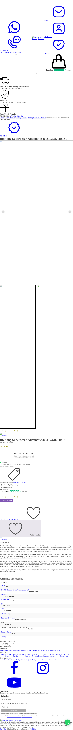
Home (2, 118)
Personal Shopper (27, 655)
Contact (2, 660)
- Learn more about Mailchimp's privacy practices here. (19, 717)
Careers (61, 660)
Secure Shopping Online (51, 660)
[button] (36, 73)
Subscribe (5, 696)
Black (2, 608)
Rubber (3, 594)
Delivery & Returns (8, 655)
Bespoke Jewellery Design (37, 655)
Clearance (58, 650)
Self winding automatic (22, 590)
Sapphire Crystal (6, 632)
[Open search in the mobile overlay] (16, 54)
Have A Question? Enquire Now (10, 519)
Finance (2, 654)
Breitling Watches (21, 118)
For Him (3, 585)
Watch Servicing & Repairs (19, 655)
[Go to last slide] (3, 211)
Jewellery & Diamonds (12, 650)
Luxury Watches (10, 118)
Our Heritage (17, 660)
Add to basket (7, 501)
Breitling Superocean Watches (37, 118)
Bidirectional (5, 618)
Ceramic (12, 618)
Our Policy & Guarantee (36, 660)
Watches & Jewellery (17, 116)
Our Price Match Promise (55, 655)
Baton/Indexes (5, 613)
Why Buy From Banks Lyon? (65, 655)
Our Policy (3, 729)
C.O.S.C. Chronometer (8, 590)
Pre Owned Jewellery (48, 650)
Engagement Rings (24, 650)
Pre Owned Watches (36, 650)
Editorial (23, 660)
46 (1, 604)
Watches (2, 650)
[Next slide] (69, 211)
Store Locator (9, 660)
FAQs (27, 660)
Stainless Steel (5, 599)
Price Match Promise (19, 482)
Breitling (3, 636)
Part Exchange (46, 655)
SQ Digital (33, 729)
